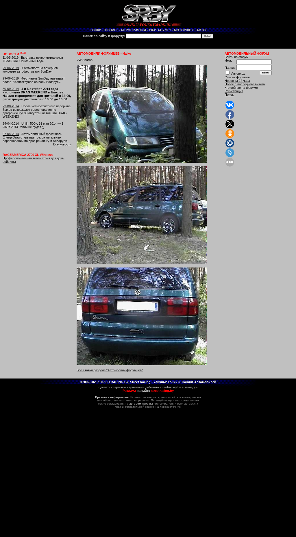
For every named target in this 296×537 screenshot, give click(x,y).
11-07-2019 (10, 57)
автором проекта (141, 403)
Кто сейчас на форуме (241, 87)
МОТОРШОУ (184, 30)
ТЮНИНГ (111, 30)
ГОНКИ (95, 30)
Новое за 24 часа (237, 80)
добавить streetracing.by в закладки (171, 387)
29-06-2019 (11, 68)
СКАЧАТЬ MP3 (160, 30)
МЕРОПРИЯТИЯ (133, 30)
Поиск (229, 94)
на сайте (148, 390)
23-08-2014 (11, 106)
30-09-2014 (11, 89)
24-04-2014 (11, 123)
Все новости (62, 144)
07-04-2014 (11, 134)
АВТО (201, 30)
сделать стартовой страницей (121, 387)
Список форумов (237, 77)
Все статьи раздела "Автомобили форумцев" (110, 370)
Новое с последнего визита (245, 84)
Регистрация (234, 91)
